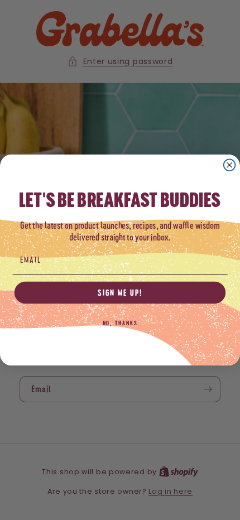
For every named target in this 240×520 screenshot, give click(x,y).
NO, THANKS (120, 323)
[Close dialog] (230, 165)
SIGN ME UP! (120, 292)
